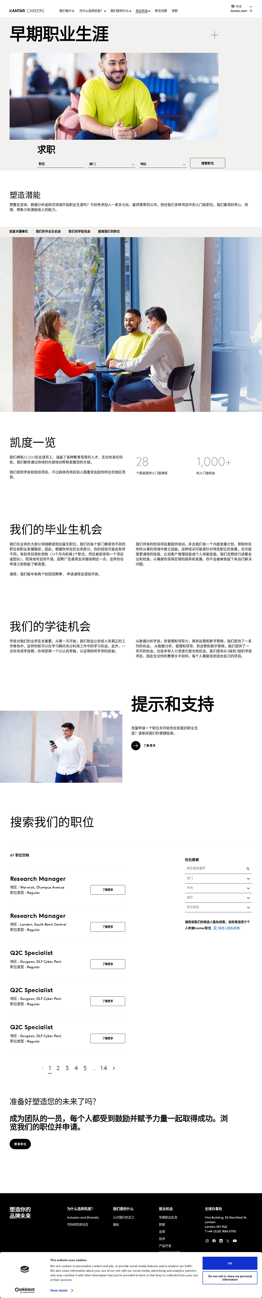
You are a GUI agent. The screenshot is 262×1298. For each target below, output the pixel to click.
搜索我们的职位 (109, 231)
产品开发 (165, 1246)
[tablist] (115, 33)
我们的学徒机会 (79, 231)
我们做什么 (67, 11)
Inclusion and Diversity (83, 1217)
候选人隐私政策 (229, 928)
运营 (162, 1231)
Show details (59, 1290)
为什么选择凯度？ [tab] (91, 11)
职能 (162, 1224)
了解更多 (107, 889)
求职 (175, 11)
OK (230, 1263)
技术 (162, 1239)
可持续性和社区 (77, 1224)
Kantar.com (239, 11)
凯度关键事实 (18, 231)
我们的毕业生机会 (48, 231)
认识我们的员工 (123, 1217)
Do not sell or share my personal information (230, 1277)
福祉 (116, 1224)
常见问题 (161, 11)
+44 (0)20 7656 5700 (221, 1231)
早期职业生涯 (168, 1217)
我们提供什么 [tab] (119, 11)
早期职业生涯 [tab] (59, 35)
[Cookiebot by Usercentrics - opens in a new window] (25, 1290)
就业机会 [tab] (142, 11)
